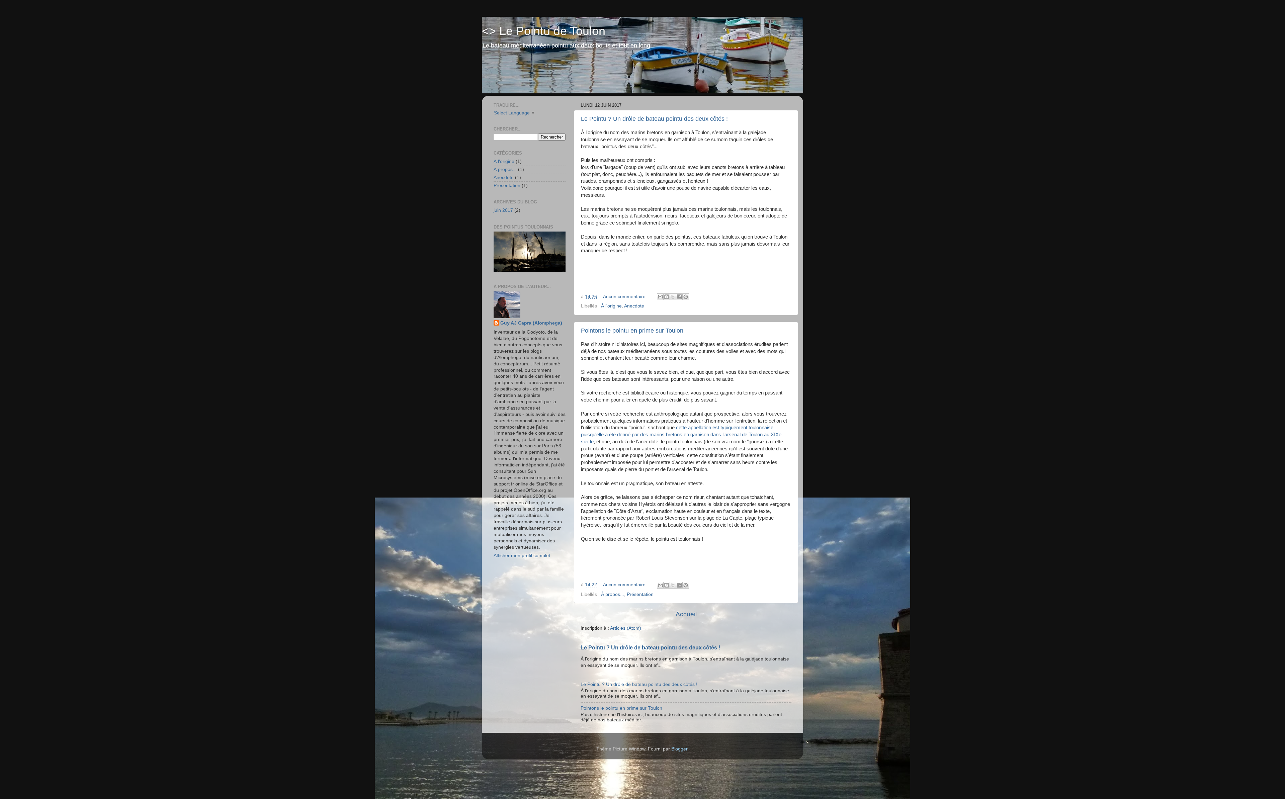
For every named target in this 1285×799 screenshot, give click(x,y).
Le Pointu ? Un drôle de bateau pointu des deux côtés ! (654, 118)
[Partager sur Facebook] (679, 296)
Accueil (686, 614)
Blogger (679, 748)
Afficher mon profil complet (522, 555)
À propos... (612, 594)
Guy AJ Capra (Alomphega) (531, 323)
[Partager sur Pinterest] (685, 296)
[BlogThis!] (666, 296)
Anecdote (634, 305)
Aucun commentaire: (625, 296)
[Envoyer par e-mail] (660, 296)
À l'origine (611, 305)
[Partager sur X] (673, 296)
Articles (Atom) (625, 628)
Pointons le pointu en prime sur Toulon (632, 330)
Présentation (640, 594)
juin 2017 (503, 210)
